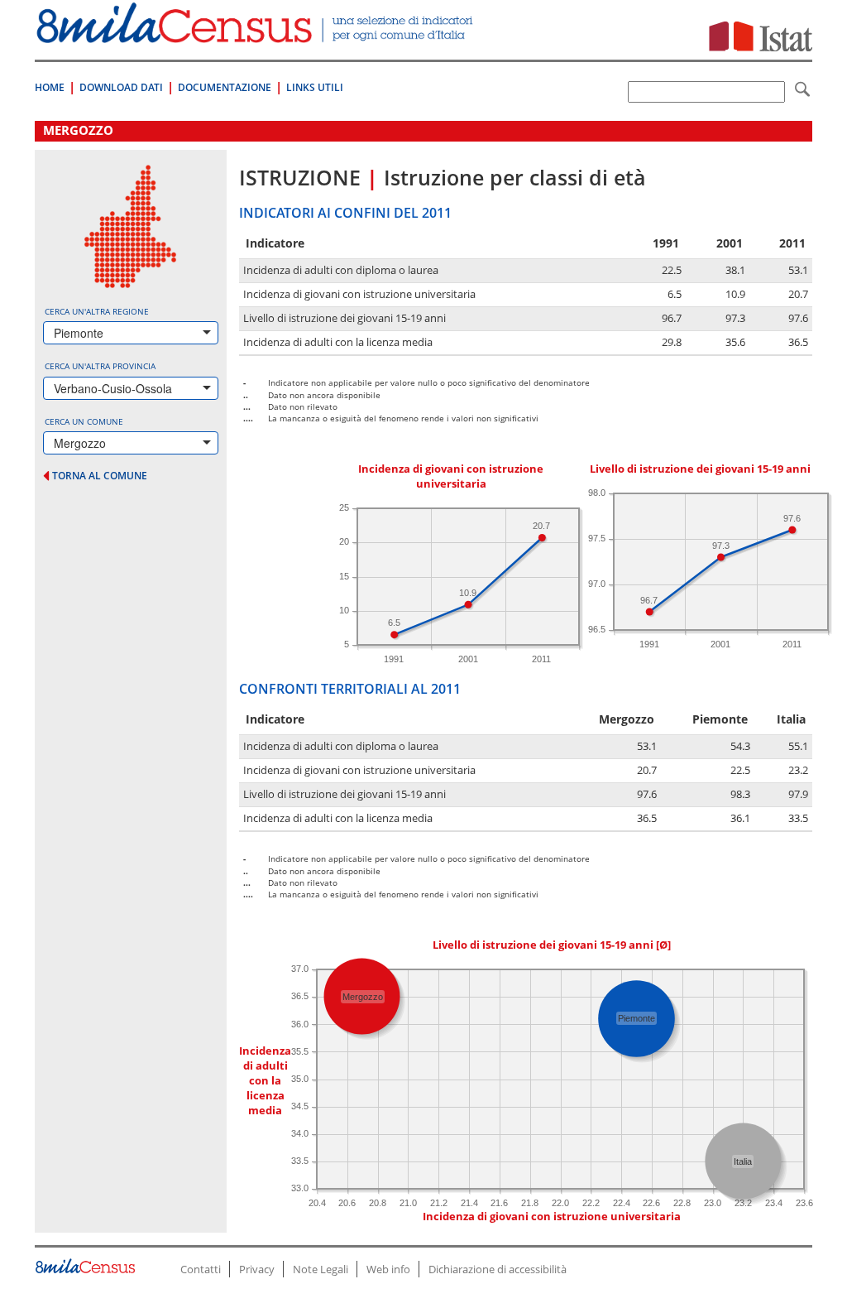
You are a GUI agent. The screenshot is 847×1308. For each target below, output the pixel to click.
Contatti (200, 1269)
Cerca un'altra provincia (100, 366)
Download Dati (121, 87)
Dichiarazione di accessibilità (497, 1269)
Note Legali (320, 1269)
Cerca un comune (84, 421)
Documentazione (224, 87)
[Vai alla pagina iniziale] (256, 34)
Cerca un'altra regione (97, 311)
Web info (388, 1269)
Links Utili (314, 87)
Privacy (257, 1269)
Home (50, 87)
